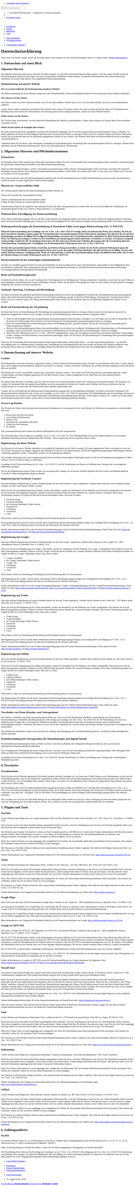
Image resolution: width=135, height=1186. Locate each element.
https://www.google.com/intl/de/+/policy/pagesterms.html (73, 588)
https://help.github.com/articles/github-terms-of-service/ (24, 707)
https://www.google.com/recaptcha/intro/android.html (62, 963)
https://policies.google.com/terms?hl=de (31, 588)
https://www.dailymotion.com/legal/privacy (19, 1084)
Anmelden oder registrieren (17, 3)
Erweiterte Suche (13, 17)
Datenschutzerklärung (15, 1168)
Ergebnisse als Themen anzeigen (47, 13)
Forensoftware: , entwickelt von (29, 1184)
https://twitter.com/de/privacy (37, 649)
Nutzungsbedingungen (15, 1170)
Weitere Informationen (118, 58)
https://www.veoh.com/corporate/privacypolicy (112, 1045)
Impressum (10, 1165)
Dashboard (10, 26)
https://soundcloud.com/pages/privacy (94, 1000)
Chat (8, 33)
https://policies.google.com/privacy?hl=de (113, 855)
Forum (9, 29)
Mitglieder (10, 31)
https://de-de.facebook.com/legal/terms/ (48, 532)
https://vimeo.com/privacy (104, 892)
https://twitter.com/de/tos (11, 649)
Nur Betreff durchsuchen (19, 13)
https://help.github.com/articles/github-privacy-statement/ (74, 707)
